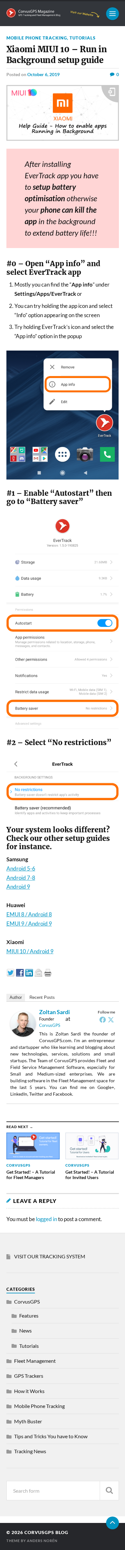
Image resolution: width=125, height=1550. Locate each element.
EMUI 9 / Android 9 (29, 923)
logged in (46, 1219)
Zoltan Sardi (54, 1011)
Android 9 (18, 886)
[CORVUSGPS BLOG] (53, 15)
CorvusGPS (49, 1025)
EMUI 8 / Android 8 (29, 914)
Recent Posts (42, 997)
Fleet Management (35, 1361)
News (25, 1330)
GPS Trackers (28, 1376)
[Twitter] (111, 1019)
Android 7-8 (20, 877)
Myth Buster (28, 1421)
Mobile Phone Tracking (36, 37)
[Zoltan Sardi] (23, 1034)
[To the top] (112, 1523)
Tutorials (83, 37)
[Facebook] (102, 1019)
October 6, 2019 (43, 74)
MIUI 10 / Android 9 (30, 951)
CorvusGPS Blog (46, 1532)
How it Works (29, 1391)
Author (16, 997)
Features (28, 1315)
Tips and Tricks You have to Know (51, 1436)
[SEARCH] (109, 1490)
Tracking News (30, 1451)
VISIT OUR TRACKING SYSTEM (49, 1256)
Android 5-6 (20, 868)
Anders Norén (42, 1541)
